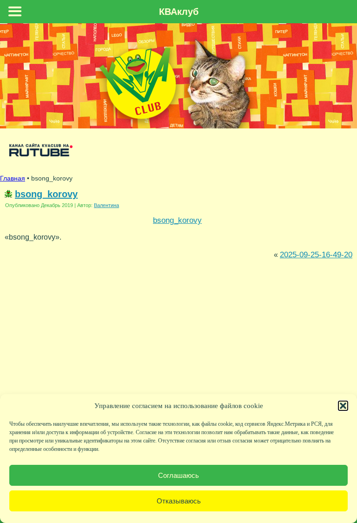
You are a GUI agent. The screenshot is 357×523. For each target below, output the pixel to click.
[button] (343, 405)
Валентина (106, 205)
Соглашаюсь (178, 475)
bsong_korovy (46, 194)
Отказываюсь (179, 501)
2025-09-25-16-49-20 (316, 254)
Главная (12, 178)
